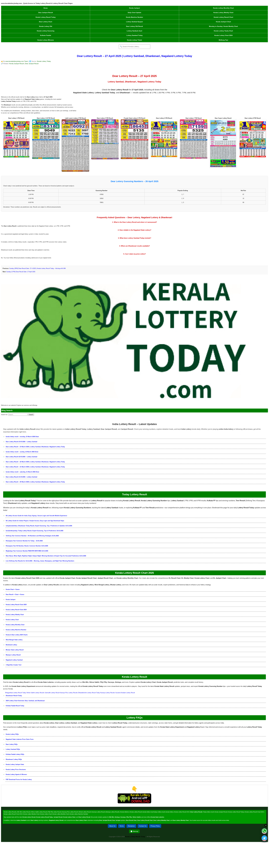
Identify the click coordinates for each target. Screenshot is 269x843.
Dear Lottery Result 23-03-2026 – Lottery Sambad (21, 441)
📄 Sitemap (134, 831)
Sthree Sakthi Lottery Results (35, 692)
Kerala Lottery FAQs (12, 734)
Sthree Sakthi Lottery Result (39, 812)
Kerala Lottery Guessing (45, 31)
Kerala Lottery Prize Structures (16, 769)
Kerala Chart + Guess (13, 589)
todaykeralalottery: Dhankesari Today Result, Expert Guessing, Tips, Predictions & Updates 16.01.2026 (39, 526)
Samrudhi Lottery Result (52, 692)
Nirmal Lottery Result (85, 812)
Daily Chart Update (134, 12)
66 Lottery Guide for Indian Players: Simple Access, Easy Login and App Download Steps (35, 520)
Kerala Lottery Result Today (46, 17)
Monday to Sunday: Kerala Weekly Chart (223, 26)
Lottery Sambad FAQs (13, 749)
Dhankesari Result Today (14, 695)
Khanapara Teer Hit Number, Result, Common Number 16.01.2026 (27, 546)
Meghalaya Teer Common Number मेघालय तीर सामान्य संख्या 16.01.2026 (27, 551)
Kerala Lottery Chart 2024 (223, 35)
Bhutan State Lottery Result (15, 650)
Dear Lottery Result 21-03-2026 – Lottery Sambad (21, 477)
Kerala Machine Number (134, 17)
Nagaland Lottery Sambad (14, 660)
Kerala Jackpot (134, 8)
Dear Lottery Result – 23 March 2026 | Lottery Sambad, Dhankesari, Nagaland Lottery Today (35, 446)
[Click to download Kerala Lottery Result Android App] (134, 798)
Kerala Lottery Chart (12, 619)
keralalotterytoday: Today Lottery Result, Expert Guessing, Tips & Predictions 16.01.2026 (34, 530)
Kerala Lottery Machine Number (16, 630)
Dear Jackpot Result (45, 12)
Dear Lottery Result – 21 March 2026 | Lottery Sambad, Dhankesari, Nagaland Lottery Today (35, 467)
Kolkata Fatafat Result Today (15, 705)
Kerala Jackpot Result (16, 63)
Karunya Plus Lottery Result (70, 812)
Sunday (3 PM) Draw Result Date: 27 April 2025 (20, 271)
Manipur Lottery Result (13, 655)
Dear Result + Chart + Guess (15, 594)
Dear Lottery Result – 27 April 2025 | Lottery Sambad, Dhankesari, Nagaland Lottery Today (134, 56)
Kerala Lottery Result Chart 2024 (16, 609)
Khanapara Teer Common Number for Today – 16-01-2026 (24, 541)
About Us (112, 826)
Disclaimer (131, 826)
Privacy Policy (155, 826)
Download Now (134, 805)
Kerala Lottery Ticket (134, 40)
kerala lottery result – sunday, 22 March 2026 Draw (22, 452)
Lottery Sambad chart (134, 31)
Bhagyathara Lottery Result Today (15, 692)
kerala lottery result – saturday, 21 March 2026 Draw (22, 472)
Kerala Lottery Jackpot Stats (15, 764)
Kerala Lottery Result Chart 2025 (16, 604)
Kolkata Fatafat (45, 35)
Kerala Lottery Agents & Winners (16, 774)
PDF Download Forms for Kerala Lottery (19, 779)
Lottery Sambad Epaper (134, 22)
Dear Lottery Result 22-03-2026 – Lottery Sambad (21, 456)
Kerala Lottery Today (44, 61)
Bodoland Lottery (11, 645)
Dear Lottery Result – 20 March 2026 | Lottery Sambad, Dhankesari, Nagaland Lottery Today (35, 482)
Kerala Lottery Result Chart (223, 17)
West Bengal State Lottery (14, 640)
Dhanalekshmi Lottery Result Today (89, 692)
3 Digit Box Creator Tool (13, 665)
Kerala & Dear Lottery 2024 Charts (17, 635)
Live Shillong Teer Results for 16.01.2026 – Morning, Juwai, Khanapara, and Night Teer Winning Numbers (40, 561)
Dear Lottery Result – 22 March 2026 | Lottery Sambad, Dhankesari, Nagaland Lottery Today (35, 462)
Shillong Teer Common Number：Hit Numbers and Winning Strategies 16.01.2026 (32, 536)
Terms (122, 826)
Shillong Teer (223, 40)
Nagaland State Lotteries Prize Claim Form (20, 739)
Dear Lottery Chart (45, 22)
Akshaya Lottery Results (112, 812)
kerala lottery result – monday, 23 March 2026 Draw (22, 436)
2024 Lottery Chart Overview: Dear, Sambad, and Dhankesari (25, 700)
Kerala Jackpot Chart (223, 22)
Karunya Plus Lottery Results (69, 692)
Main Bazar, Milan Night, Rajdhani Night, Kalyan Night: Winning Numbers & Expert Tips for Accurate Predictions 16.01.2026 (46, 556)
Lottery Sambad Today (134, 35)
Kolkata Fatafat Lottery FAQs (15, 754)
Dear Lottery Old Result (134, 26)
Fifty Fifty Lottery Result (54, 812)
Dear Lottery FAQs (12, 744)
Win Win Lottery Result (23, 812)
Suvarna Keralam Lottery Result (125, 692)
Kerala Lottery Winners (45, 40)
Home (46, 8)
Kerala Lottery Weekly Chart (223, 12)
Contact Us (142, 826)
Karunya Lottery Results (107, 692)
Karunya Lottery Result (98, 812)
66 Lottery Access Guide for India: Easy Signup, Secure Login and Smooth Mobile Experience (36, 515)
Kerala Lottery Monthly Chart (223, 8)
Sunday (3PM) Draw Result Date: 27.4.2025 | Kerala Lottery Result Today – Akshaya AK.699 (37, 268)
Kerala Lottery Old (45, 26)
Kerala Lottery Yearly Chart (223, 31)
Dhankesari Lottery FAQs (14, 759)
